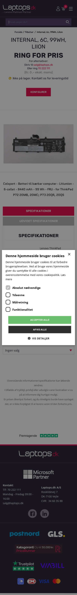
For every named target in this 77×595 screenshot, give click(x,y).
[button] (38, 338)
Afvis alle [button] (40, 329)
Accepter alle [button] (39, 319)
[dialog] (38, 297)
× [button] (69, 254)
